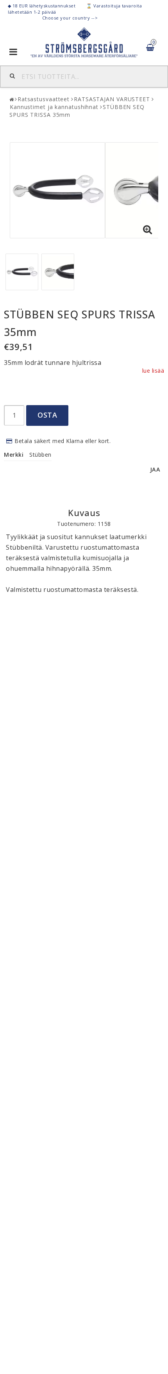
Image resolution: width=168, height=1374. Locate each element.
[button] (147, 229)
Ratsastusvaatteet (44, 99)
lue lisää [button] (153, 370)
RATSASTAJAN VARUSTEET (112, 99)
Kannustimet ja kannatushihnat (54, 107)
